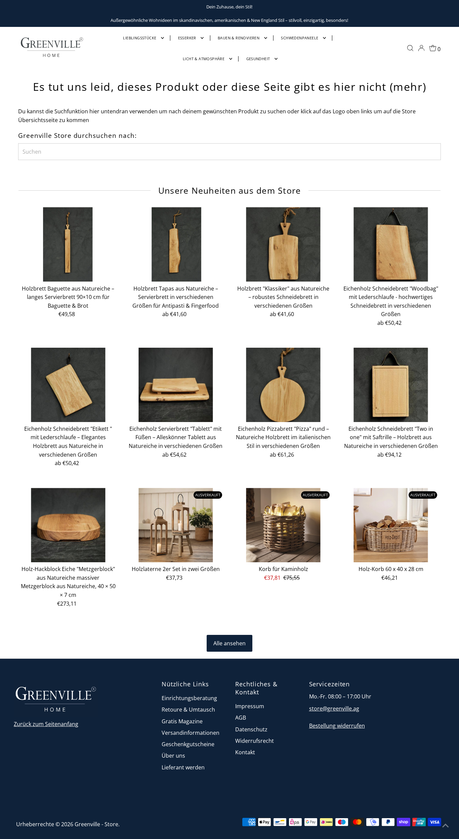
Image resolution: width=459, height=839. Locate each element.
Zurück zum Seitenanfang (46, 724)
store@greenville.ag (334, 708)
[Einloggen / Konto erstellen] (421, 48)
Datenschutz (251, 729)
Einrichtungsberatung (189, 698)
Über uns (173, 755)
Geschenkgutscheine (188, 744)
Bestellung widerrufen (337, 725)
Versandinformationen (190, 732)
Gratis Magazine (182, 721)
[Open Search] (410, 48)
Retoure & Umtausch (188, 709)
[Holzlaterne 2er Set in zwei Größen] (175, 525)
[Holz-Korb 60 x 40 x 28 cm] (391, 525)
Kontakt (245, 752)
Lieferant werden (183, 767)
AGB (240, 717)
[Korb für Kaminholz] (283, 525)
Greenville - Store (96, 824)
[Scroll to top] (445, 825)
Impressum (249, 706)
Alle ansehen (229, 643)
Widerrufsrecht (254, 741)
